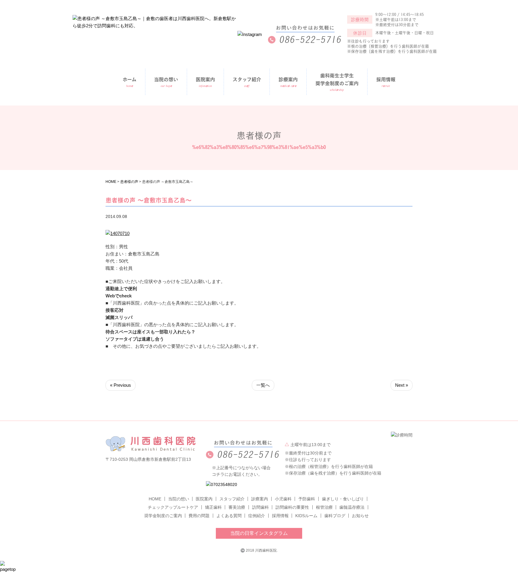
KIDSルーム (306, 515)
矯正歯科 (213, 507)
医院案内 (204, 498)
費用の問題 (199, 515)
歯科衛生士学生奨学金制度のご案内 (337, 79)
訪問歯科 (260, 507)
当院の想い (166, 79)
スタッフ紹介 (247, 79)
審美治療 (236, 507)
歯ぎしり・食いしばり (343, 498)
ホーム (129, 79)
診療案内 (259, 498)
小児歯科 (283, 498)
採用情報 (385, 79)
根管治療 (324, 507)
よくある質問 (229, 515)
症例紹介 (256, 515)
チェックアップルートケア (173, 507)
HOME (155, 498)
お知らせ (360, 515)
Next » (401, 385)
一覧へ (263, 385)
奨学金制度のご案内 (163, 515)
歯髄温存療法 (352, 507)
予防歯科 (306, 498)
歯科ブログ (334, 515)
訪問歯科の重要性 (292, 507)
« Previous (120, 385)
